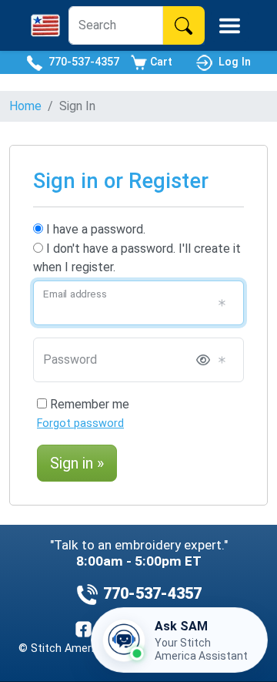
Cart (159, 61)
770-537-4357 (80, 61)
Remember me (88, 404)
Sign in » (77, 463)
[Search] (183, 25)
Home (25, 106)
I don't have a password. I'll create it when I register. (137, 257)
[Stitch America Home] (45, 25)
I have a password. (94, 229)
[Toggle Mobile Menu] (230, 26)
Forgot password (80, 423)
